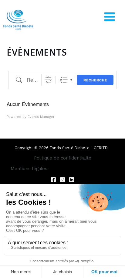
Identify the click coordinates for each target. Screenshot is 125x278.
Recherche (95, 80)
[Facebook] (53, 179)
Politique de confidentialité (62, 158)
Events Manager (41, 117)
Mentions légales (29, 168)
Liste (64, 80)
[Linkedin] (71, 179)
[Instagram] (62, 179)
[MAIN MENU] (109, 16)
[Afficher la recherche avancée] (48, 80)
